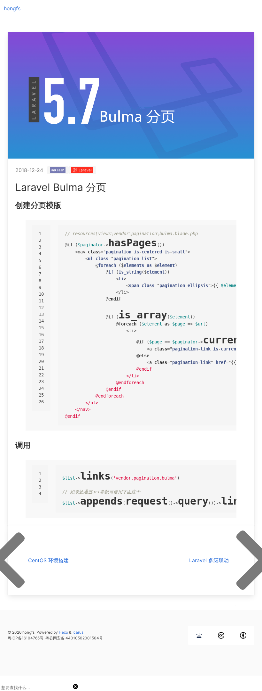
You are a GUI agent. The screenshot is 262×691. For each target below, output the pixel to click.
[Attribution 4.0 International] (243, 635)
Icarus (78, 632)
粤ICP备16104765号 (25, 638)
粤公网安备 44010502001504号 (74, 638)
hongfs (12, 8)
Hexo (63, 632)
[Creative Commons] (221, 635)
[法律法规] (199, 635)
